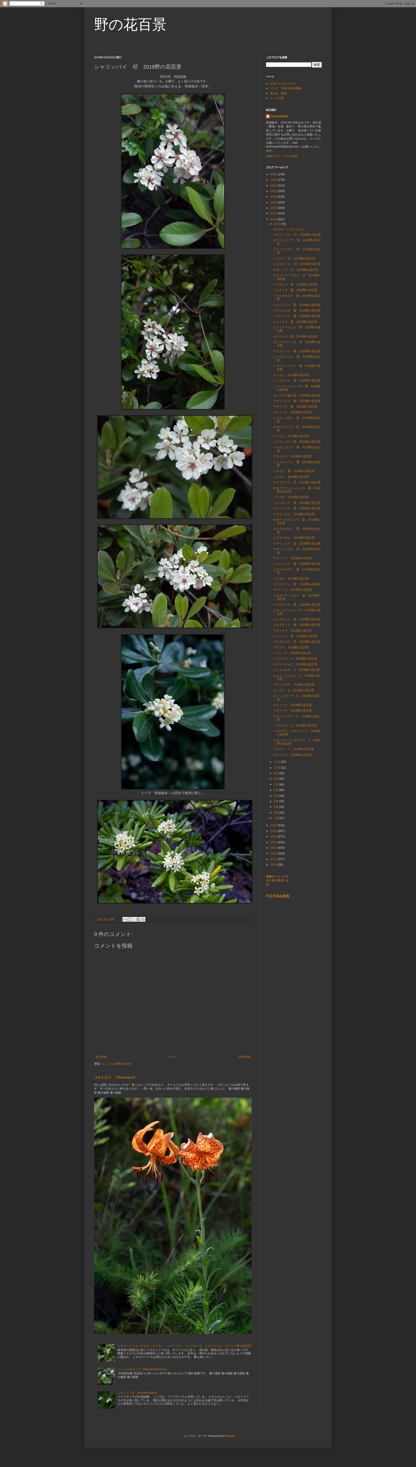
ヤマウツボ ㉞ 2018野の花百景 (295, 406)
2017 (274, 825)
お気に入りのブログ (283, 83)
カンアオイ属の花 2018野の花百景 (296, 395)
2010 (274, 864)
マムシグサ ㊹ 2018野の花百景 (295, 322)
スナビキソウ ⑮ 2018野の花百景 (296, 604)
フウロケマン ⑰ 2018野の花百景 (296, 584)
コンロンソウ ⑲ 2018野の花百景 (296, 563)
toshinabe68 (279, 116)
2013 (274, 848)
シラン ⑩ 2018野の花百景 (292, 653)
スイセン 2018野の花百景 (291, 375)
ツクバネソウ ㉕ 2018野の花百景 (296, 503)
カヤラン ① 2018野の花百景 (293, 749)
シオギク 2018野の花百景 (291, 477)
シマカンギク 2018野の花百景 (294, 514)
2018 (274, 219)
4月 (276, 801)
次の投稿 (101, 1056)
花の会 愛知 (278, 93)
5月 (276, 796)
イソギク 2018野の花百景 (291, 578)
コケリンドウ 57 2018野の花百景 (297, 234)
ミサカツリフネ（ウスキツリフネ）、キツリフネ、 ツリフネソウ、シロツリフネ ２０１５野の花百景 (184, 1346)
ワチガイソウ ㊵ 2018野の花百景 (296, 351)
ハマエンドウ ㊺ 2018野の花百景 (296, 316)
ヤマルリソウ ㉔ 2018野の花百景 (296, 508)
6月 (276, 790)
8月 (276, 778)
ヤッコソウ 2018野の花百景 (292, 705)
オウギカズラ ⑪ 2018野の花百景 (296, 641)
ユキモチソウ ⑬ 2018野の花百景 (296, 625)
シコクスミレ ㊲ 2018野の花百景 (296, 380)
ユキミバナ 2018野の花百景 (292, 412)
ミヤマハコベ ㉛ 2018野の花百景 (296, 441)
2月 (276, 812)
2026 (274, 174)
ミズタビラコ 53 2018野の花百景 (297, 264)
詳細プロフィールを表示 (282, 156)
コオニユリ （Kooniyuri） (115, 1077)
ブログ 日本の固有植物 (285, 88)
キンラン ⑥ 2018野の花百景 (293, 690)
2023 (274, 191)
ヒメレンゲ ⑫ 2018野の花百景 (295, 636)
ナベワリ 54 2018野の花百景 (294, 258)
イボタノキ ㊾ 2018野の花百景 (295, 290)
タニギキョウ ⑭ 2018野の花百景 (296, 619)
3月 (276, 807)
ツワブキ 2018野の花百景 (291, 497)
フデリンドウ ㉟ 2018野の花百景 (296, 401)
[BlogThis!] (129, 919)
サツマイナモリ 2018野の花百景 (295, 664)
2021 (274, 202)
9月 (276, 773)
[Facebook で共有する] (138, 919)
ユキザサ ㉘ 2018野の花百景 (294, 471)
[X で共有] (133, 919)
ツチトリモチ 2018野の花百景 (294, 684)
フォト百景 (277, 98)
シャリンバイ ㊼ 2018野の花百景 (296, 305)
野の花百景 (130, 24)
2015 (274, 836)
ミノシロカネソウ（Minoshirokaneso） (143, 1369)
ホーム (173, 1056)
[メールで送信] (124, 919)
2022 (274, 196)
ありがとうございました (289, 229)
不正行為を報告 (278, 896)
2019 (274, 213)
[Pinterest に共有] (143, 919)
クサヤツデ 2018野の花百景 (292, 710)
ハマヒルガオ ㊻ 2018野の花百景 (296, 310)
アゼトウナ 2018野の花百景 (292, 456)
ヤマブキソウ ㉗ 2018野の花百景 (296, 482)
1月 (276, 818)
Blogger (230, 1436)
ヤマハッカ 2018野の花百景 (292, 589)
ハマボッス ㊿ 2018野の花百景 (295, 284)
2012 (274, 853)
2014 (274, 842)
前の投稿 (244, 1056)
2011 (274, 859)
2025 (274, 180)
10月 (277, 767)
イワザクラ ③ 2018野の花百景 (295, 725)
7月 (276, 784)
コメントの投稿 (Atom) (116, 1063)
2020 (274, 208)
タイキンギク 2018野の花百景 (294, 537)
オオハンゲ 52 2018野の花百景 (295, 270)
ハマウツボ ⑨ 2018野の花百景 (295, 658)
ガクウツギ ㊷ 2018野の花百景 (295, 336)
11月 (277, 762)
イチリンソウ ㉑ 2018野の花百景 (296, 543)
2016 (274, 831)
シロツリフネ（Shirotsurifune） (138, 1393)
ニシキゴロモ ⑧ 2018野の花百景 (296, 670)
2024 (274, 185)
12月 (277, 224)
